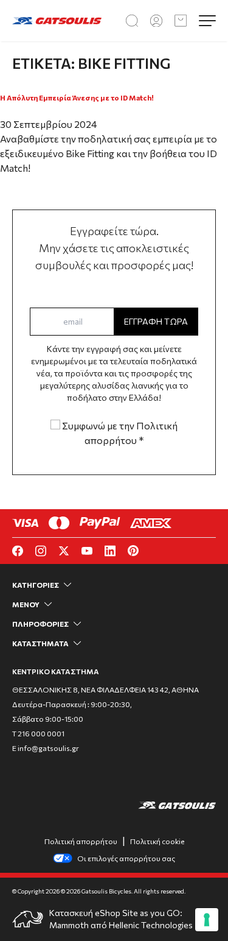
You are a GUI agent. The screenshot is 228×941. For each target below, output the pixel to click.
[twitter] (63, 551)
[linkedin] (110, 551)
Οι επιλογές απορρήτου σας (126, 858)
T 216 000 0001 (38, 733)
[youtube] (86, 551)
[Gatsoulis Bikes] (57, 21)
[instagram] (40, 551)
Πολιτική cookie (157, 841)
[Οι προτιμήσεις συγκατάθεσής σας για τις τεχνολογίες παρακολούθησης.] (206, 919)
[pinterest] (133, 550)
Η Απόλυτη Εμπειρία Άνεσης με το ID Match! (77, 97)
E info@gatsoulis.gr (45, 748)
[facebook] (17, 551)
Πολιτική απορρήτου (80, 841)
